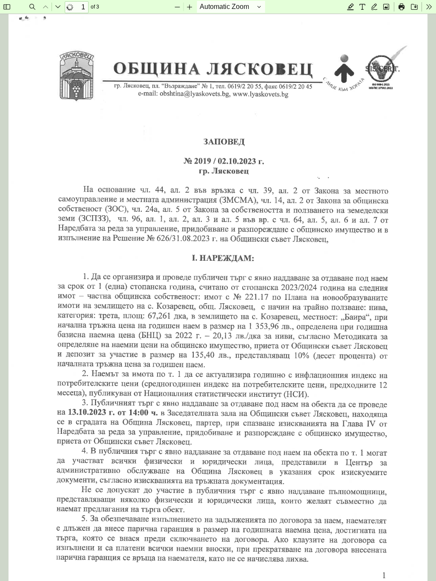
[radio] (350, 7)
